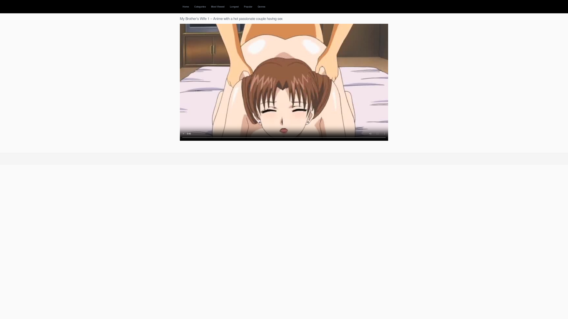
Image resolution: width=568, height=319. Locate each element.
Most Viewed (218, 6)
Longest (234, 6)
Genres (261, 6)
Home (186, 6)
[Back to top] (559, 309)
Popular (248, 6)
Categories (200, 6)
